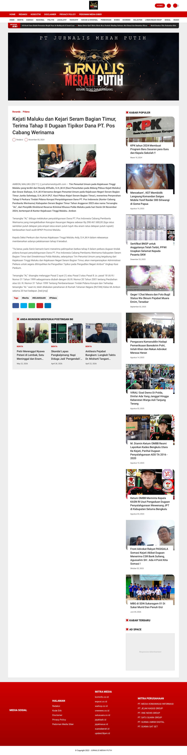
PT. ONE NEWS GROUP (149, 713)
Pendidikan (106, 20)
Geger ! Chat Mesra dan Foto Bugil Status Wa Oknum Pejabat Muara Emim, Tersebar (150, 298)
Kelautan (137, 20)
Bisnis (117, 20)
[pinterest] (40, 305)
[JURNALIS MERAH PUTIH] (93, 10)
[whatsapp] (31, 305)
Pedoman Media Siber (90, 14)
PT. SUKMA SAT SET (148, 726)
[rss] (38, 715)
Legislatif (62, 20)
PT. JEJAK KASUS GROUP (150, 708)
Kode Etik (36, 14)
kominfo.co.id (102, 697)
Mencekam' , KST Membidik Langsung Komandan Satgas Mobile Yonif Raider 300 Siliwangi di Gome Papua (150, 198)
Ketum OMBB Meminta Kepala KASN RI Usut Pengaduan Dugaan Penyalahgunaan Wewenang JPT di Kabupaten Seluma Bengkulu (150, 503)
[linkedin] (48, 305)
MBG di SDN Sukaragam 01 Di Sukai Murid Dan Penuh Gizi (147, 605)
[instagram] (17, 5)
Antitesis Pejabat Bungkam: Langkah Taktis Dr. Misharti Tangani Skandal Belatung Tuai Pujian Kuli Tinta (100, 355)
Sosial (168, 20)
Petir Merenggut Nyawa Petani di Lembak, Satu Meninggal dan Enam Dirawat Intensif (31, 355)
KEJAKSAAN (39, 298)
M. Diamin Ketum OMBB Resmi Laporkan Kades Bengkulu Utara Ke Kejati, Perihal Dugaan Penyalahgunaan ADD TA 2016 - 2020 (149, 451)
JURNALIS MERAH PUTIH (101, 750)
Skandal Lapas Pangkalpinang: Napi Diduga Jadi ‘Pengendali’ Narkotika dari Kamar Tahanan (65, 355)
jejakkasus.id (101, 724)
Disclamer (57, 715)
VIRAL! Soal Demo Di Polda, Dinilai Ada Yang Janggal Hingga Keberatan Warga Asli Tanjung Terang (149, 398)
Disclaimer (50, 14)
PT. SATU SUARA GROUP (150, 717)
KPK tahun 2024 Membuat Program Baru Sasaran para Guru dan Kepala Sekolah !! (149, 149)
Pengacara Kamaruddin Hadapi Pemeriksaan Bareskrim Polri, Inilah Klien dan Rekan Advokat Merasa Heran (148, 347)
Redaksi (23, 14)
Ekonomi (126, 20)
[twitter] (13, 5)
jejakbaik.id (100, 719)
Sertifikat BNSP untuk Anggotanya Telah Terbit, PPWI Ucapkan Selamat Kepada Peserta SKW (148, 249)
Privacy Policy (68, 14)
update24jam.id (102, 733)
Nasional (40, 20)
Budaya (177, 20)
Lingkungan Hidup (153, 20)
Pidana (26, 111)
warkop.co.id (101, 706)
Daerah (29, 20)
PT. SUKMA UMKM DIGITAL (151, 722)
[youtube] (21, 5)
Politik (50, 20)
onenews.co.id (102, 710)
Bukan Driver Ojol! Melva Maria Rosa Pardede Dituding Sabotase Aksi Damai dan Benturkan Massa (96, 25)
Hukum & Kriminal (89, 20)
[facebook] (9, 5)
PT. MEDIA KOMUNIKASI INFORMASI (156, 704)
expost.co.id (101, 701)
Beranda (16, 111)
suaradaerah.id (102, 728)
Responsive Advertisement (150, 652)
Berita (20, 20)
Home (160, 6)
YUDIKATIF (74, 20)
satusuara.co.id (102, 715)
